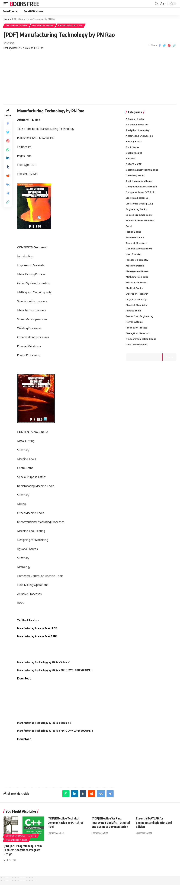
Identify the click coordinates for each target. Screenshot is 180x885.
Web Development (136, 344)
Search (169, 357)
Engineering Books (17, 26)
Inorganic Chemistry (137, 259)
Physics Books (133, 310)
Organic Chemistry (136, 299)
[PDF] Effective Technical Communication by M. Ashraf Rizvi (65, 822)
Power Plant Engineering (139, 316)
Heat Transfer (133, 254)
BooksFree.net (134, 152)
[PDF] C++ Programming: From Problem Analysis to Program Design (23, 850)
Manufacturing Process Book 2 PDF (37, 636)
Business (131, 158)
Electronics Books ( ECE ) (139, 203)
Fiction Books (133, 231)
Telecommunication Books (141, 338)
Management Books (137, 271)
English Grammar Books (139, 214)
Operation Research (137, 293)
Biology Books (134, 141)
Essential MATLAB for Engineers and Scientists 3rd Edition (154, 822)
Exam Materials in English (140, 220)
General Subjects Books (139, 248)
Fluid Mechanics (135, 237)
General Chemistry (136, 243)
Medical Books (134, 288)
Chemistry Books (135, 175)
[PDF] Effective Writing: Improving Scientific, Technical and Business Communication (111, 822)
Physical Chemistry (136, 305)
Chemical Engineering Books (142, 169)
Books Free (24, 3)
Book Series (132, 147)
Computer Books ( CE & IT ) (140, 192)
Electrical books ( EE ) (137, 197)
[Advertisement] (90, 77)
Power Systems (134, 321)
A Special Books (135, 119)
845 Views (9, 42)
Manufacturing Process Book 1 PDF (37, 628)
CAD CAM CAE (134, 164)
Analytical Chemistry (137, 130)
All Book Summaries (137, 124)
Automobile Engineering (139, 135)
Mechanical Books (42, 26)
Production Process (70, 26)
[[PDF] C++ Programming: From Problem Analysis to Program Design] (24, 828)
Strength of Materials (138, 333)
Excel (129, 226)
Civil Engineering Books (139, 181)
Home (6, 19)
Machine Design (135, 265)
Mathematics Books (137, 276)
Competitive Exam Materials (141, 186)
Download (24, 678)
